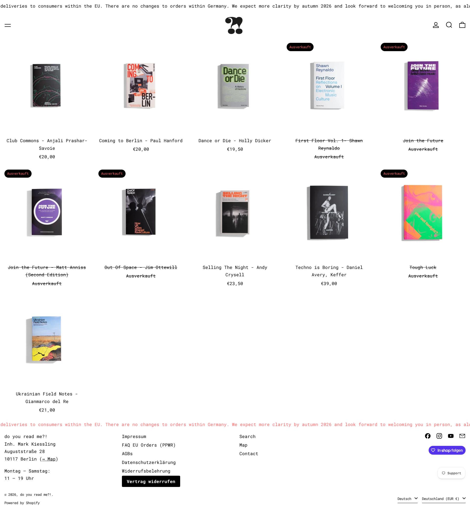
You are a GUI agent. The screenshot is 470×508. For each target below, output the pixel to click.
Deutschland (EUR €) (441, 498)
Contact (248, 453)
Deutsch (405, 498)
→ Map (49, 459)
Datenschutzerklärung (149, 462)
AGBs (127, 453)
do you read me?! (35, 494)
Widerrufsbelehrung (146, 471)
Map (243, 445)
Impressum (134, 436)
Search (247, 436)
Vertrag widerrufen (151, 481)
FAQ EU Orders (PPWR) (149, 445)
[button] (449, 24)
